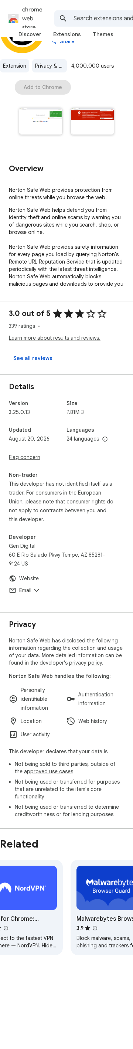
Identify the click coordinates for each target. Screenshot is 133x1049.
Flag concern (24, 457)
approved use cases (48, 771)
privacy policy (85, 662)
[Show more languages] (104, 439)
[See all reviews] (33, 358)
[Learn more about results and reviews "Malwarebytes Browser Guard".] (95, 928)
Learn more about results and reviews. (54, 338)
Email (25, 590)
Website (29, 578)
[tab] (30, 34)
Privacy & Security (51, 65)
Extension (14, 65)
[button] (40, 122)
